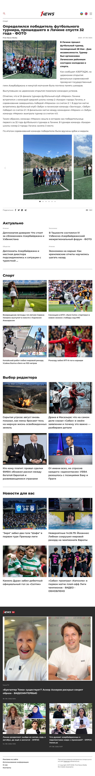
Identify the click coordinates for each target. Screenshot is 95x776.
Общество (6, 246)
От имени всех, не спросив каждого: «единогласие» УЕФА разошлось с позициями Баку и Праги (68, 473)
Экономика (53, 228)
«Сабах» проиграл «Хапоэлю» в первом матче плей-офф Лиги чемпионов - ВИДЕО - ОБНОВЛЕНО (67, 585)
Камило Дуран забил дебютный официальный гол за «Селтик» (23, 582)
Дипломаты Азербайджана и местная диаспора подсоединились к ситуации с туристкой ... (22, 256)
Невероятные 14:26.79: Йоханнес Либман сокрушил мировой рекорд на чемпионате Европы (68, 536)
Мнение (6, 228)
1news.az (67, 761)
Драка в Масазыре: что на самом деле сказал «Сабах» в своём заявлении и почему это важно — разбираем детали (69, 422)
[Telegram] (25, 210)
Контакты (7, 767)
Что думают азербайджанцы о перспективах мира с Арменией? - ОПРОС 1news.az (70, 740)
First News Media (10, 38)
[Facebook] (15, 210)
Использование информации (16, 762)
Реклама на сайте (10, 759)
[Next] (89, 168)
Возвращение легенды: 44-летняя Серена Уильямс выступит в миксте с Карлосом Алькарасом (23, 318)
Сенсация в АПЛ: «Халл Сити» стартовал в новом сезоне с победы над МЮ (69, 316)
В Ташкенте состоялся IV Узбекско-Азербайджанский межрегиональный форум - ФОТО (70, 236)
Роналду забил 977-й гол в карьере (65, 360)
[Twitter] (19, 210)
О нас (5, 765)
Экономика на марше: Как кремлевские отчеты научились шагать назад (69, 254)
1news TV (6, 685)
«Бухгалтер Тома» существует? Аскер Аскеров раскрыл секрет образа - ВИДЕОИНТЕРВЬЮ (43, 691)
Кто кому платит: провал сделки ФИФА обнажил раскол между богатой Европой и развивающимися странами (23, 473)
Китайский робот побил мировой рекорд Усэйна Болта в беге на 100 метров (23, 361)
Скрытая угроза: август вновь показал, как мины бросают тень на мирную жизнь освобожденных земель (25, 422)
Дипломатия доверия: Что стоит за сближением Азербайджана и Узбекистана (23, 236)
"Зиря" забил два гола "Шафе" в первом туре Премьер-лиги (22, 535)
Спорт (5, 21)
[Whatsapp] (22, 210)
